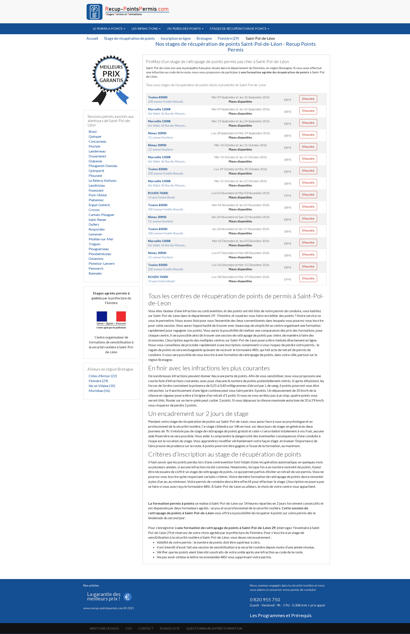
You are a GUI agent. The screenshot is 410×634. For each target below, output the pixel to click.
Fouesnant (96, 190)
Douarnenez (97, 156)
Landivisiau (97, 185)
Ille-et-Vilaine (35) (102, 386)
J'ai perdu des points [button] (184, 28)
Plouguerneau (99, 249)
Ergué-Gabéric (99, 205)
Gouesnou (96, 258)
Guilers (94, 224)
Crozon (94, 210)
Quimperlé (96, 170)
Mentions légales (104, 628)
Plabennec (96, 200)
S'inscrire (308, 98)
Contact (146, 628)
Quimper (95, 136)
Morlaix (94, 146)
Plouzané (95, 175)
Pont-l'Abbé (98, 195)
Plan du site (170, 628)
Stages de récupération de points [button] (238, 28)
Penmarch (96, 268)
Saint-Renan (97, 219)
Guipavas (95, 161)
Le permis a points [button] (108, 28)
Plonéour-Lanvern (102, 263)
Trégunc (95, 244)
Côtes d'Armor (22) (103, 376)
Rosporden (97, 229)
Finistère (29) (98, 381)
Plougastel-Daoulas (103, 166)
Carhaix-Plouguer (101, 215)
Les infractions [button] (145, 28)
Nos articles (91, 585)
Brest (93, 131)
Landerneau (97, 151)
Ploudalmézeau (100, 254)
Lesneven (95, 234)
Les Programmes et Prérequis (281, 615)
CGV (128, 628)
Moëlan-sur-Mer (101, 239)
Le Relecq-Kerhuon (102, 180)
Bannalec (95, 273)
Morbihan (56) (99, 391)
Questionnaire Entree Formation (214, 628)
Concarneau (97, 141)
